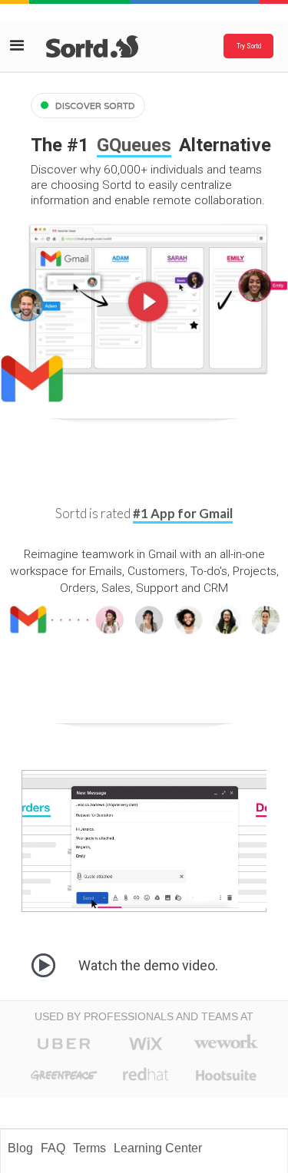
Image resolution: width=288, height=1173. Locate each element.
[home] (82, 46)
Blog (20, 1148)
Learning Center (158, 1148)
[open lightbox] (144, 313)
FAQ (53, 1148)
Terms (89, 1148)
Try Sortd (249, 46)
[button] (21, 46)
